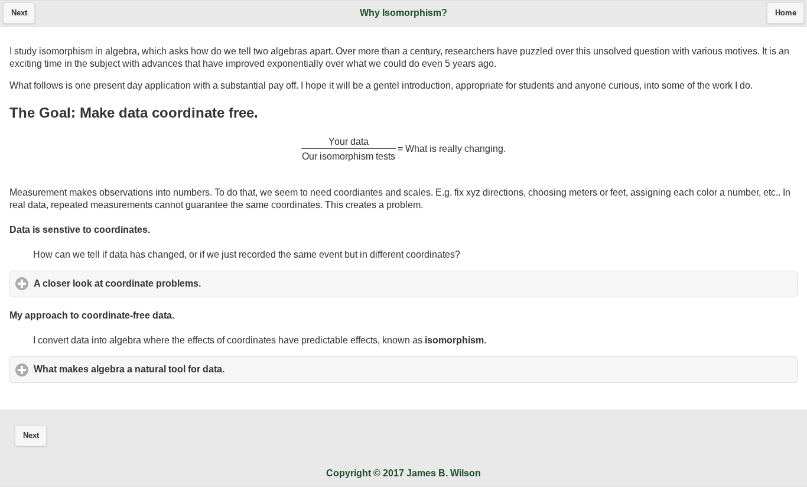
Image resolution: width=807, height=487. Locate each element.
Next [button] (19, 13)
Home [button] (785, 13)
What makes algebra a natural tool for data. (184, 369)
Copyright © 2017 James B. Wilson (403, 473)
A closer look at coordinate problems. (172, 283)
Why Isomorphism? (403, 13)
